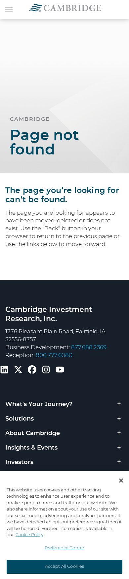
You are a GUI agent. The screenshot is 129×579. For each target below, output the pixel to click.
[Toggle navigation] (9, 9)
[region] (64, 525)
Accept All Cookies (64, 567)
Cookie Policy (29, 535)
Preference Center (64, 548)
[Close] (121, 480)
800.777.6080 (54, 355)
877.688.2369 (89, 347)
